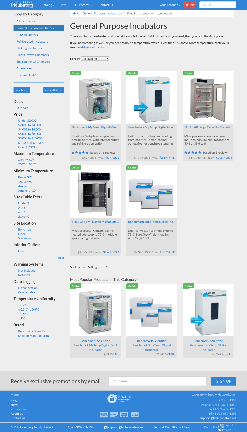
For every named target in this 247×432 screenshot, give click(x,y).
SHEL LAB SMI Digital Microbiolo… (95, 221)
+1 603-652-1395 (83, 427)
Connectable (26, 292)
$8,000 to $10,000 (30, 138)
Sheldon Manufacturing (33, 335)
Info (64, 5)
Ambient (24, 186)
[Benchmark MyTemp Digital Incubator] (151, 99)
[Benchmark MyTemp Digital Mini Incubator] (95, 99)
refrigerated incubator (93, 47)
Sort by (75, 58)
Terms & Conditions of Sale (171, 427)
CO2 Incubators (27, 34)
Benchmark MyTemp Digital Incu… (151, 127)
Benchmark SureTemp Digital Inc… (151, 221)
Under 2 (23, 203)
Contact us (105, 5)
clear (61, 257)
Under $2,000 (27, 120)
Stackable (24, 238)
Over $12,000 (27, 147)
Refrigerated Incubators (32, 41)
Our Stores (82, 5)
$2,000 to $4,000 (29, 125)
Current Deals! (26, 75)
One (21, 251)
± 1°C (21, 318)
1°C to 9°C (25, 181)
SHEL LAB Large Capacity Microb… (208, 127)
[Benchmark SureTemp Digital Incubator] (151, 194)
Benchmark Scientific (32, 331)
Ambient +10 (27, 190)
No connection (28, 288)
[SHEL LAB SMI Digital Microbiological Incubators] (95, 194)
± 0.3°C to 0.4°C (28, 309)
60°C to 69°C (27, 160)
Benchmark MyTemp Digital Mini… (95, 127)
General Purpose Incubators (35, 28)
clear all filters (53, 90)
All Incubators (25, 21)
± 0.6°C (23, 314)
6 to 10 (22, 212)
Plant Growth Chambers (32, 54)
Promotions (18, 409)
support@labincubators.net (126, 427)
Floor (21, 234)
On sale (23, 107)
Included (24, 275)
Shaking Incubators (29, 48)
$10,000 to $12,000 (31, 142)
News (14, 404)
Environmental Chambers (33, 61)
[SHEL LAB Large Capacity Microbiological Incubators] (208, 99)
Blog (14, 400)
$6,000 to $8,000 (29, 134)
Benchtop (24, 229)
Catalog (46, 5)
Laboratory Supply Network (36, 427)
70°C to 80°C (27, 164)
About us (17, 413)
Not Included (27, 270)
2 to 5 (22, 207)
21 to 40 (23, 216)
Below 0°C (25, 177)
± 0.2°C (23, 305)
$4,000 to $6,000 (29, 129)
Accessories (24, 68)
